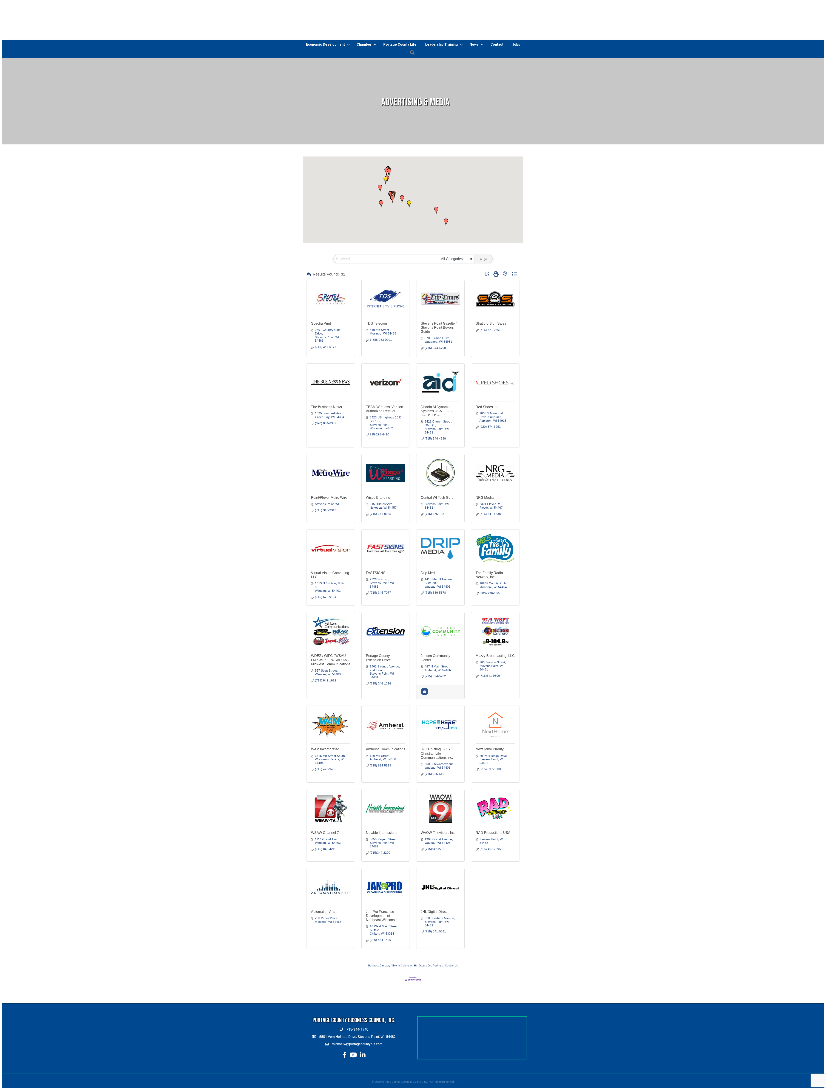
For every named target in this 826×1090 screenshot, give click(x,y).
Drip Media (429, 573)
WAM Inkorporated (325, 749)
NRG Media (485, 497)
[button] (389, 172)
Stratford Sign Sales (491, 323)
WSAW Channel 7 (325, 833)
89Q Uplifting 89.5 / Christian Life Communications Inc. (437, 753)
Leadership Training (441, 44)
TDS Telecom (376, 323)
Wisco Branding (378, 497)
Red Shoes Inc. (487, 407)
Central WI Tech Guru (437, 497)
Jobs (516, 44)
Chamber (364, 44)
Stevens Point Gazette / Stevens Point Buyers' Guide (438, 327)
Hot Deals (420, 965)
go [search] (485, 259)
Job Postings (435, 965)
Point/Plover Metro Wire (329, 497)
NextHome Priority (490, 749)
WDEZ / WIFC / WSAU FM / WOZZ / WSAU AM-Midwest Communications (330, 660)
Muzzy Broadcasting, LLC (495, 656)
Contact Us (451, 965)
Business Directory (379, 965)
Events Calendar (402, 965)
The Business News (326, 407)
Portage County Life (399, 44)
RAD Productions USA (493, 833)
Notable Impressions (381, 833)
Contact (496, 44)
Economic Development (325, 44)
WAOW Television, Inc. (438, 833)
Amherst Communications (385, 749)
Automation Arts (323, 911)
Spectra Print (321, 323)
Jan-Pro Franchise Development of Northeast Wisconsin (382, 916)
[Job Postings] (424, 694)
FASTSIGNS (375, 573)
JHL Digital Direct (434, 911)
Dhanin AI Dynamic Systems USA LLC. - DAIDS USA (436, 411)
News (474, 44)
